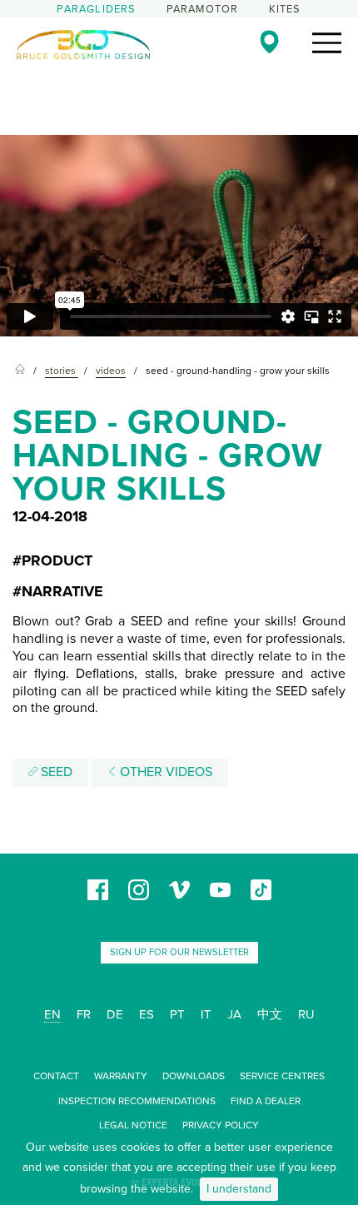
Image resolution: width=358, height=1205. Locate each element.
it (206, 1014)
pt (177, 1014)
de (115, 1014)
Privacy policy (220, 1125)
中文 (269, 1014)
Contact (56, 1076)
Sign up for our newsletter (179, 952)
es (146, 1014)
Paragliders (96, 9)
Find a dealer (266, 1101)
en (52, 1014)
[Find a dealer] (269, 41)
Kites (285, 9)
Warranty (120, 1076)
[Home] (20, 371)
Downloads (193, 1076)
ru (306, 1014)
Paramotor (203, 9)
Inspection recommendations (137, 1101)
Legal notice (133, 1125)
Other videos (164, 772)
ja (234, 1014)
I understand (238, 1189)
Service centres (282, 1076)
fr (84, 1014)
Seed (54, 772)
